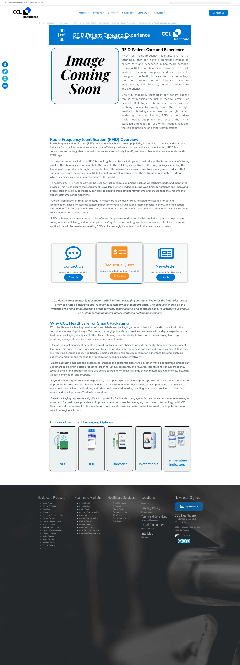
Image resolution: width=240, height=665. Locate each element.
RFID (92, 464)
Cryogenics (47, 512)
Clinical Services (119, 509)
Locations (145, 503)
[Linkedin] (180, 541)
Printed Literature (49, 533)
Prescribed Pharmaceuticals (90, 533)
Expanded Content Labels (53, 515)
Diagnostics (84, 515)
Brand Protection (49, 503)
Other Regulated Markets (89, 530)
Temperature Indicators (177, 462)
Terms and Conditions (149, 520)
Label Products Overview (74, 23)
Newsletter (166, 266)
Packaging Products (54, 23)
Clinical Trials (84, 509)
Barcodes (120, 464)
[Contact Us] (73, 253)
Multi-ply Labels (49, 524)
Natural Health (85, 524)
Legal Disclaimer (147, 529)
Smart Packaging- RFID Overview (134, 23)
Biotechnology (84, 506)
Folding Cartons (49, 518)
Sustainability (118, 521)
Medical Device (85, 521)
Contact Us (73, 266)
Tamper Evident (49, 545)
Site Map (144, 537)
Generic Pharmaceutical (88, 518)
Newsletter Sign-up (187, 497)
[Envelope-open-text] (5, 86)
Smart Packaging (49, 539)
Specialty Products (50, 542)
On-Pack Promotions (51, 527)
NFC (63, 464)
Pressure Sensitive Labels (52, 530)
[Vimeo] (184, 541)
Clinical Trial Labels (50, 506)
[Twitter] (188, 541)
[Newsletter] (166, 253)
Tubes (45, 548)
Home (41, 23)
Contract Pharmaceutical (89, 512)
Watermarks (148, 464)
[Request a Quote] (120, 252)
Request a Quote (119, 265)
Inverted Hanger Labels (52, 521)
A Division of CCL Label (187, 519)
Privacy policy (147, 512)
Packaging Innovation (121, 512)
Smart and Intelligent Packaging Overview (102, 23)
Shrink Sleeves (48, 536)
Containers (47, 509)
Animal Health (84, 503)
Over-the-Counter (86, 527)
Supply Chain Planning (121, 518)
